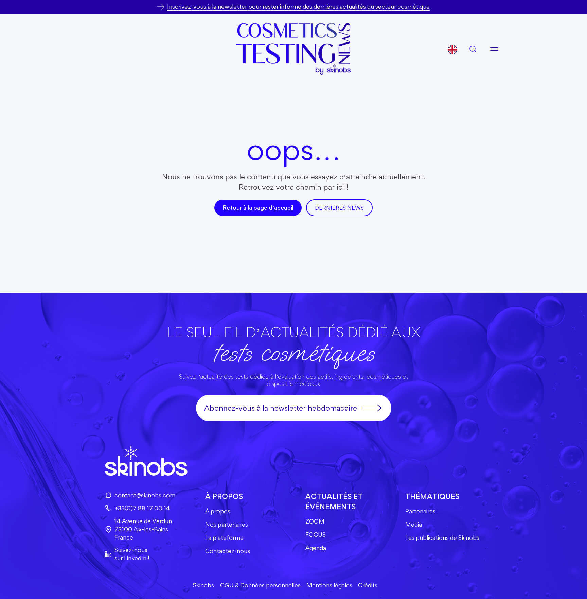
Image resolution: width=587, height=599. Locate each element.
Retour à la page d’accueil (258, 207)
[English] (452, 50)
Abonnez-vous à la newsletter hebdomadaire (280, 408)
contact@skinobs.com (144, 495)
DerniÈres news (339, 207)
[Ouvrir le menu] (494, 48)
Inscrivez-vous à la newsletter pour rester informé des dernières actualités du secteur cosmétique (298, 6)
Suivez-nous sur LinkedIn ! (131, 554)
